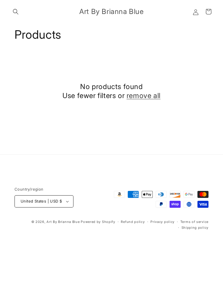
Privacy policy (162, 222)
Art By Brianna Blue (63, 222)
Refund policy (133, 222)
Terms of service (194, 222)
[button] (15, 11)
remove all (144, 95)
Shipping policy (195, 228)
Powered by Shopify (98, 222)
